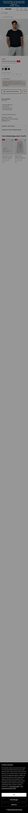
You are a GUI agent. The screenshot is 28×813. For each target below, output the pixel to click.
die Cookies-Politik (14, 786)
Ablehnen (14, 805)
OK (14, 795)
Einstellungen (14, 800)
